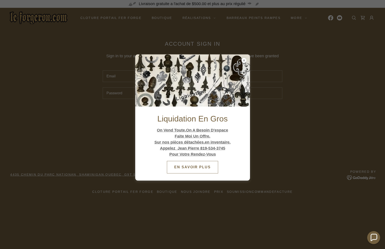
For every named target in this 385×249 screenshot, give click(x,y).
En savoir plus (192, 167)
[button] (373, 237)
